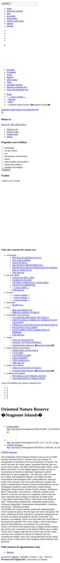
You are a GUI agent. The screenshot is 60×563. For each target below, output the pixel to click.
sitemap (10, 23)
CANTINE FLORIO (21, 355)
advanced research (15, 11)
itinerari (10, 77)
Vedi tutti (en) (18, 272)
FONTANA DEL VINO (23, 277)
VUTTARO (17, 353)
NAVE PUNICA (19, 262)
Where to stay (13, 132)
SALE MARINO (20, 358)
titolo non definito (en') (22, 310)
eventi (9, 74)
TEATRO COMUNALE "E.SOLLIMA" (30, 282)
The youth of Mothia (21, 260)
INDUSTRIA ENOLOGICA (25, 350)
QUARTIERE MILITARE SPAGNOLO (30, 317)
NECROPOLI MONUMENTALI (27, 265)
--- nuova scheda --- (17, 97)
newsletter (11, 16)
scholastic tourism (14, 84)
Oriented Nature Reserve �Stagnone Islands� (33, 345)
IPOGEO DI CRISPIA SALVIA (26, 257)
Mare (10, 102)
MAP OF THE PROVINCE (13, 124)
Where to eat (12, 129)
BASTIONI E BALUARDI (24, 327)
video (9, 82)
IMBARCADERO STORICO (25, 312)
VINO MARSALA (21, 360)
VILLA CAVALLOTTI (22, 340)
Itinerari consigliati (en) (17, 87)
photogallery (12, 18)
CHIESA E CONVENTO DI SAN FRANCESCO (35, 325)
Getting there (12, 134)
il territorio (11, 72)
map (8, 13)
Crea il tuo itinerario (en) (17, 89)
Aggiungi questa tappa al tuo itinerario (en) (20, 109)
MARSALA (17, 305)
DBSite (15, 557)
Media (9, 137)
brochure (11, 70)
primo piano (12, 79)
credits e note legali (15, 21)
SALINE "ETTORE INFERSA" (27, 342)
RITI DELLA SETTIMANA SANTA (29, 376)
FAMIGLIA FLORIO (22, 280)
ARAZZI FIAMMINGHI (23, 285)
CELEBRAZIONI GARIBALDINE (28, 378)
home (9, 8)
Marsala (11, 99)
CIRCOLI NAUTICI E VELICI (26, 368)
